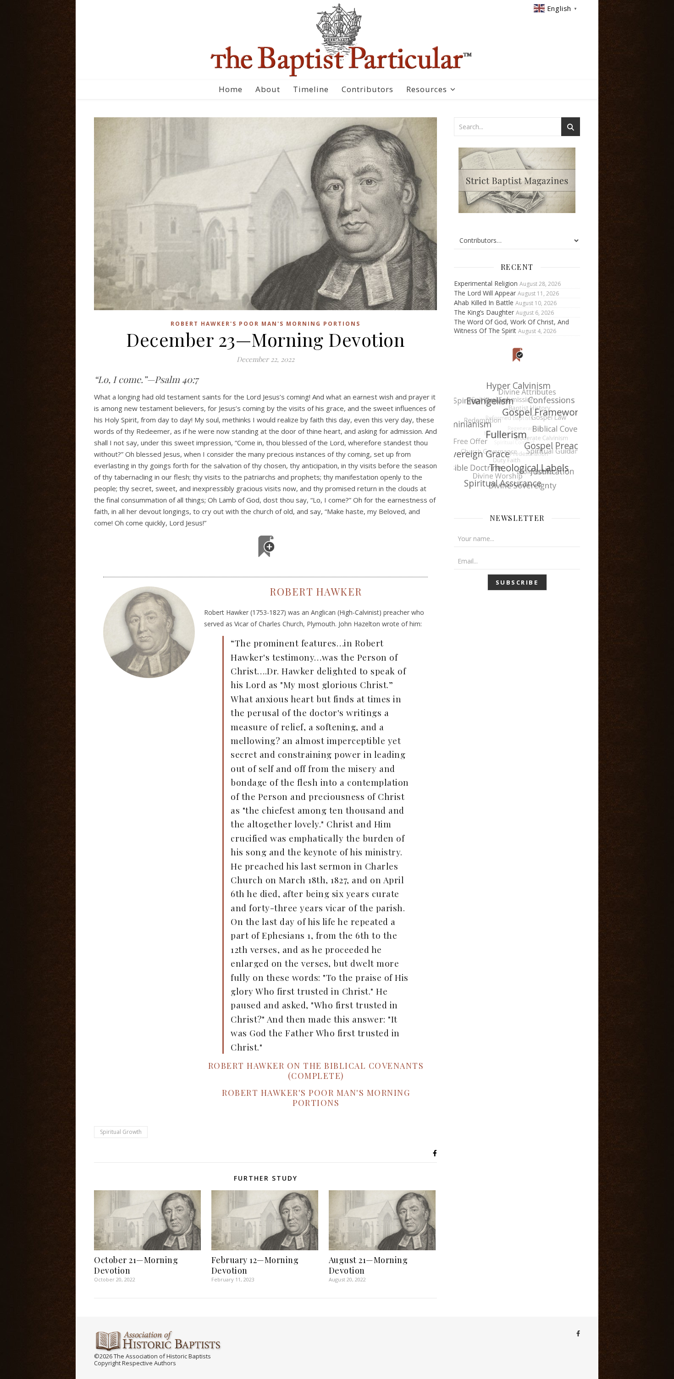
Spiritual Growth (121, 1132)
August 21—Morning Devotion (368, 1265)
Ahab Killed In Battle (484, 302)
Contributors (367, 89)
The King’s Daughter (484, 312)
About (267, 89)
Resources (426, 89)
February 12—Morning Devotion (255, 1265)
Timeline (311, 89)
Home (231, 89)
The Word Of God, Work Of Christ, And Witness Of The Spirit (511, 326)
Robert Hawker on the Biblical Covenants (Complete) (316, 1070)
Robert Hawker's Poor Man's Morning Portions (265, 324)
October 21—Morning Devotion (136, 1265)
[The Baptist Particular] (337, 40)
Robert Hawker (316, 591)
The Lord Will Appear (485, 293)
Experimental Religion (486, 283)
